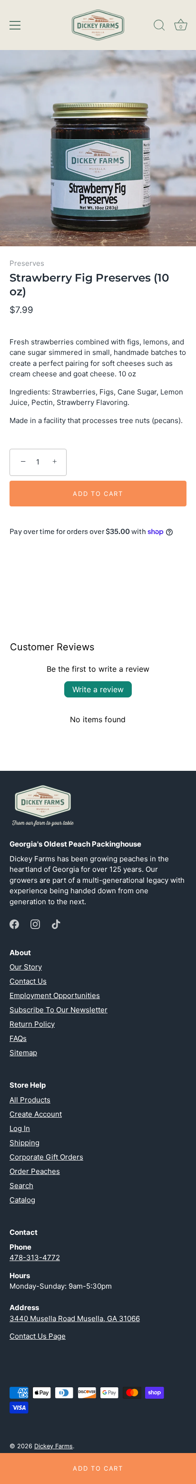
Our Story (26, 966)
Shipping (24, 1142)
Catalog (22, 1199)
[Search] (159, 26)
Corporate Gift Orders (46, 1156)
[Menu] (15, 25)
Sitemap (23, 1052)
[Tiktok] (56, 923)
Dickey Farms (53, 1446)
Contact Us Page (38, 1336)
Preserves (27, 263)
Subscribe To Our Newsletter (59, 1009)
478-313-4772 (35, 1257)
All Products (30, 1099)
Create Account (36, 1114)
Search (21, 1185)
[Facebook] (14, 923)
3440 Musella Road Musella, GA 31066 (75, 1318)
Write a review (98, 689)
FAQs (18, 1038)
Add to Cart (98, 1468)
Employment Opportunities (55, 995)
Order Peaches (35, 1171)
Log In (20, 1128)
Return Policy (32, 1024)
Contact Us (28, 981)
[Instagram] (35, 923)
